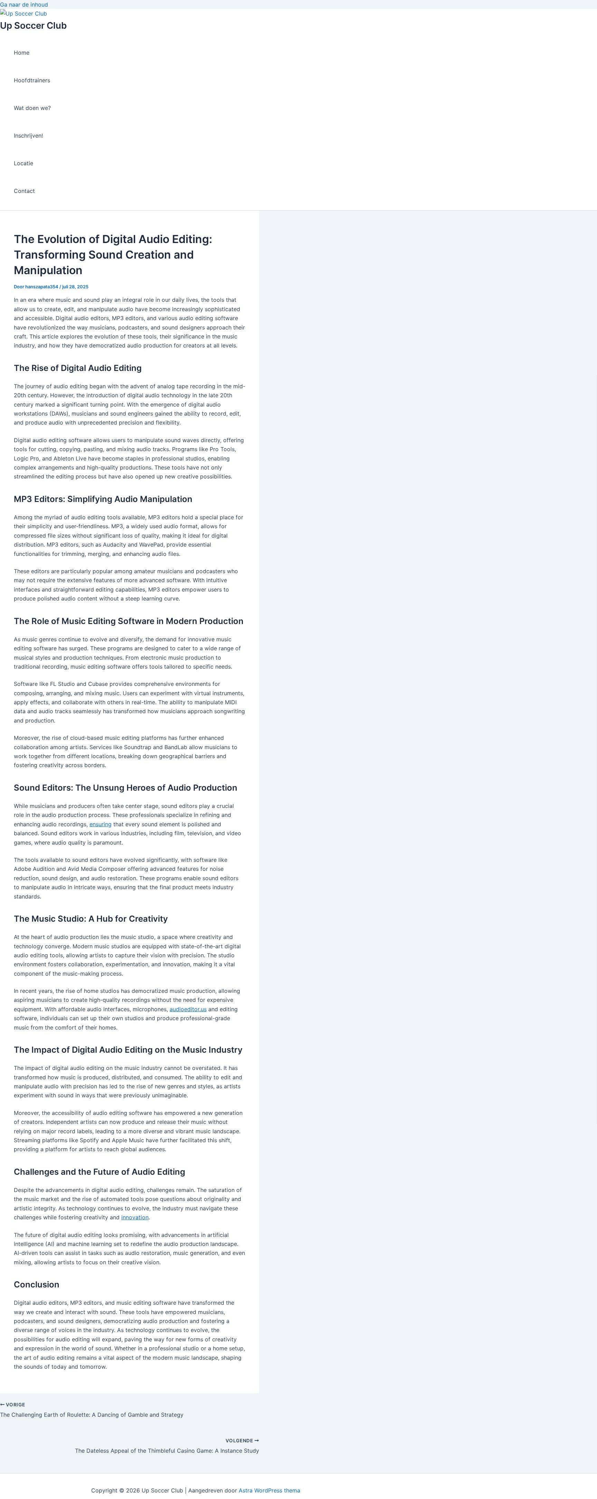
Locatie (23, 163)
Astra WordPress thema (269, 1490)
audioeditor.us (188, 1009)
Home (21, 52)
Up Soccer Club (33, 25)
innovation (135, 1217)
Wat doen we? (32, 107)
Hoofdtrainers (32, 80)
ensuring (100, 824)
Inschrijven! (28, 135)
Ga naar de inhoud (24, 4)
